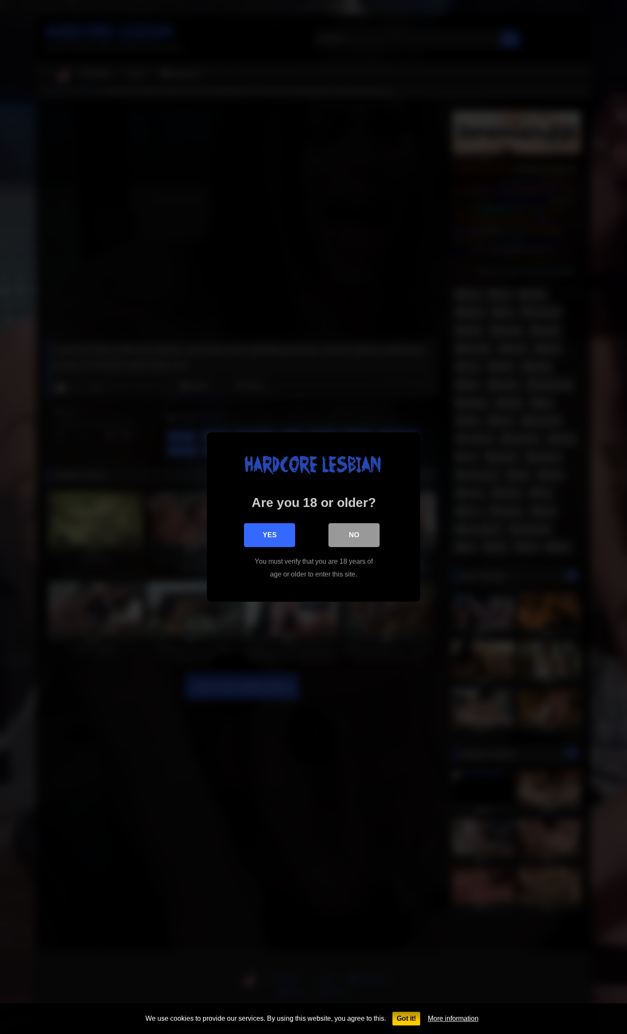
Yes (270, 535)
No (354, 535)
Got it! (406, 1018)
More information (453, 1018)
